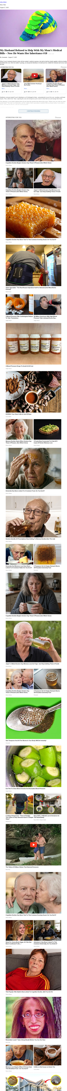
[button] (33, 28)
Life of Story (3, 2)
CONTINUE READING (33, 111)
